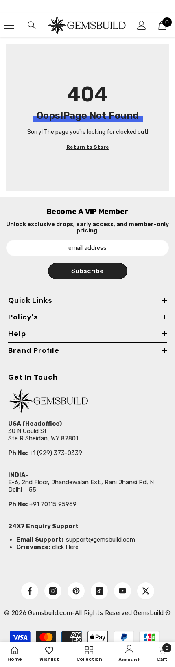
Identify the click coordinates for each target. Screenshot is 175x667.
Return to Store (87, 147)
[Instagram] (52, 590)
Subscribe (87, 271)
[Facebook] (29, 590)
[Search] (32, 25)
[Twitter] (145, 590)
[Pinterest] (76, 590)
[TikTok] (99, 590)
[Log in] (141, 25)
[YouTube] (122, 590)
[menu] (9, 25)
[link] (162, 654)
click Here (65, 547)
